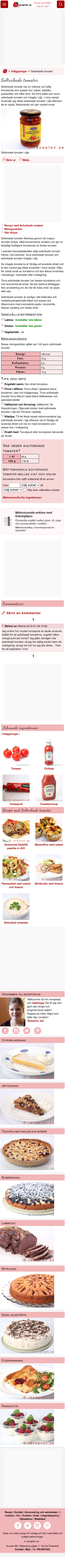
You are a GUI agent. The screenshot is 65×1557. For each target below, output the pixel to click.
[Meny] (4, 4)
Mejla (26, 160)
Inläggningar (19, 71)
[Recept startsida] (22, 6)
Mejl (27, 1549)
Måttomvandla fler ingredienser (22, 497)
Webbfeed (39, 1519)
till (42, 485)
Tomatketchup (49, 804)
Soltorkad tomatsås (16, 922)
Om (18, 1515)
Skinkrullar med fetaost (49, 883)
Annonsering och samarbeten (41, 1512)
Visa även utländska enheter (43, 490)
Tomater (16, 768)
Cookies (26, 1515)
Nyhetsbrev (26, 1519)
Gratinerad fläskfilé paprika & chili (16, 846)
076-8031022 (43, 1549)
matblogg (38, 1003)
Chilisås (49, 768)
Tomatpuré (16, 804)
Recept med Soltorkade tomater (23, 225)
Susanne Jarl (36, 1020)
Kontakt (18, 1512)
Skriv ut (11, 160)
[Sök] (60, 4)
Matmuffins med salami (49, 844)
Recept (8, 1512)
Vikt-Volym (10, 232)
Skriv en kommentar (23, 613)
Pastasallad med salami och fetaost (16, 885)
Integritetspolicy (50, 1515)
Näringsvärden (13, 229)
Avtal (36, 1515)
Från (5, 485)
